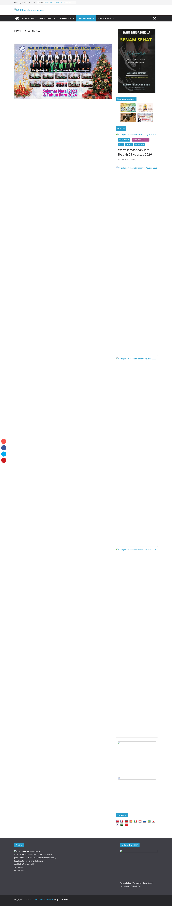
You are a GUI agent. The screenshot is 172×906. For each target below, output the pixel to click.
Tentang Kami (84, 18)
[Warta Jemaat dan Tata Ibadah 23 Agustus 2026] (137, 134)
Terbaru (129, 144)
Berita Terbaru (124, 140)
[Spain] (131, 821)
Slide (121, 144)
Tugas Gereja (65, 18)
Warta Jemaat (45, 18)
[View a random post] (155, 18)
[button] (53, 18)
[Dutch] (141, 821)
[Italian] (136, 821)
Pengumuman (28, 18)
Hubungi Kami (104, 18)
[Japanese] (154, 821)
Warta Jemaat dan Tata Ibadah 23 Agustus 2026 (135, 152)
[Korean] (118, 824)
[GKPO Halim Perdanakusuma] (17, 18)
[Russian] (145, 821)
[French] (122, 821)
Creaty (133, 159)
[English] (118, 821)
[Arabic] (122, 824)
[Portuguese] (150, 821)
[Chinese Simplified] (127, 824)
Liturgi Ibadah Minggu (140, 140)
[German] (127, 821)
